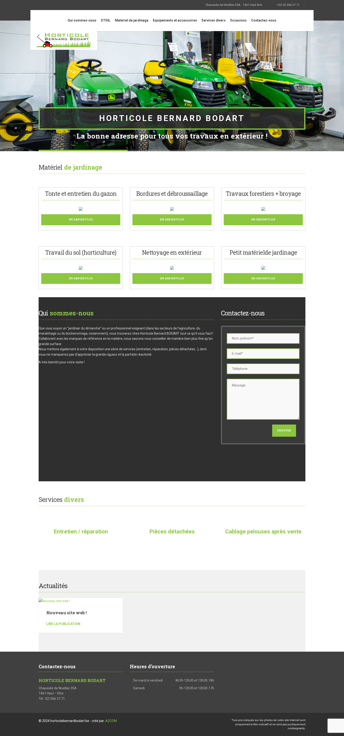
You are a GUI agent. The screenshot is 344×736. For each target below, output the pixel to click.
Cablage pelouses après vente (263, 531)
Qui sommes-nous (82, 20)
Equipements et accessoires (175, 20)
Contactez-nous (263, 20)
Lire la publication (63, 624)
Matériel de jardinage (131, 20)
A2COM (111, 721)
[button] (10, 85)
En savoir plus (81, 219)
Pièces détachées (172, 531)
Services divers (213, 20)
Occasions (238, 20)
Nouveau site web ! (66, 612)
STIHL (105, 20)
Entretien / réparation (81, 531)
